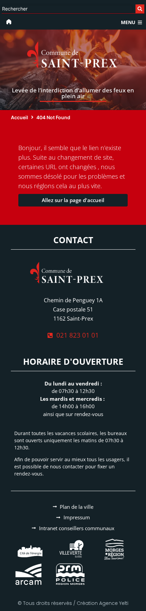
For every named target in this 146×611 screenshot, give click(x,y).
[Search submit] (139, 8)
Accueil (19, 117)
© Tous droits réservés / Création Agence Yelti (73, 603)
